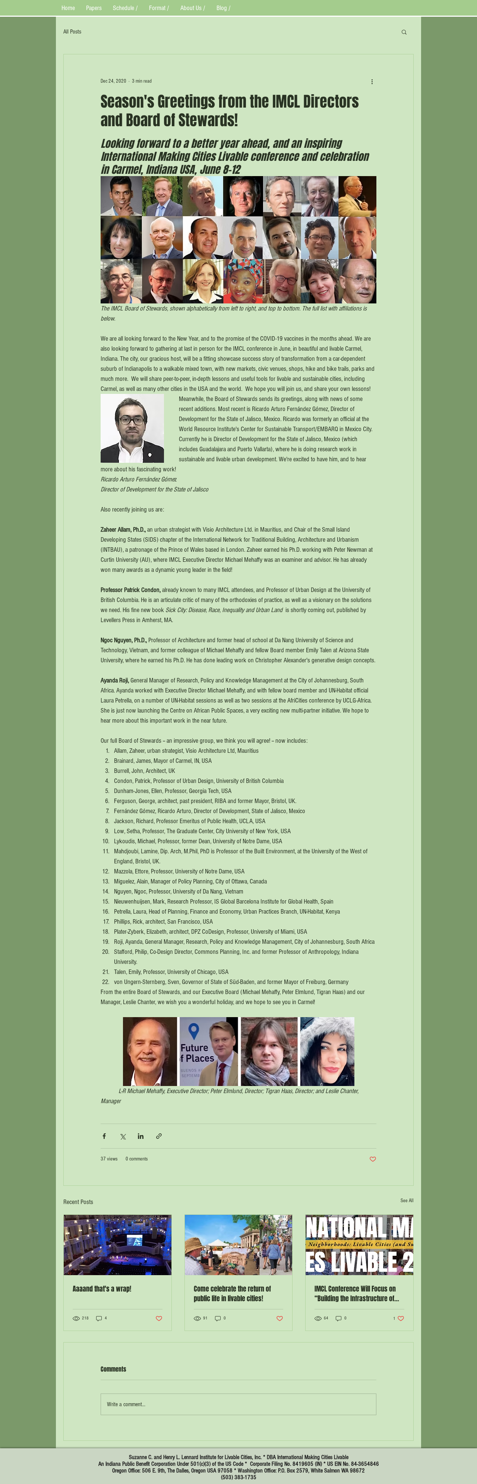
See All (407, 1201)
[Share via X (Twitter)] (122, 1136)
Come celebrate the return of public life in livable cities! (232, 1293)
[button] (404, 32)
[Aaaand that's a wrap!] (117, 1245)
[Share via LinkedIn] (140, 1136)
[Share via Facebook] (104, 1136)
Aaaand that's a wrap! (102, 1289)
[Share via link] (158, 1136)
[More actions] (371, 81)
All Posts (72, 31)
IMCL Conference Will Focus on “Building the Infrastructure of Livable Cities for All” (355, 1293)
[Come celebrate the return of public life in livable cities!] (239, 1245)
